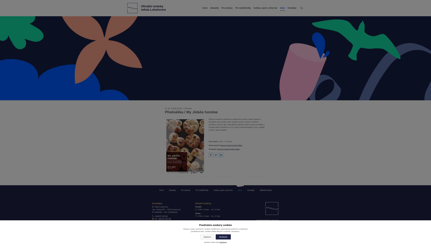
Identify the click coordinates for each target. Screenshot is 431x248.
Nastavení (207, 237)
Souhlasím (223, 237)
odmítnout (223, 242)
